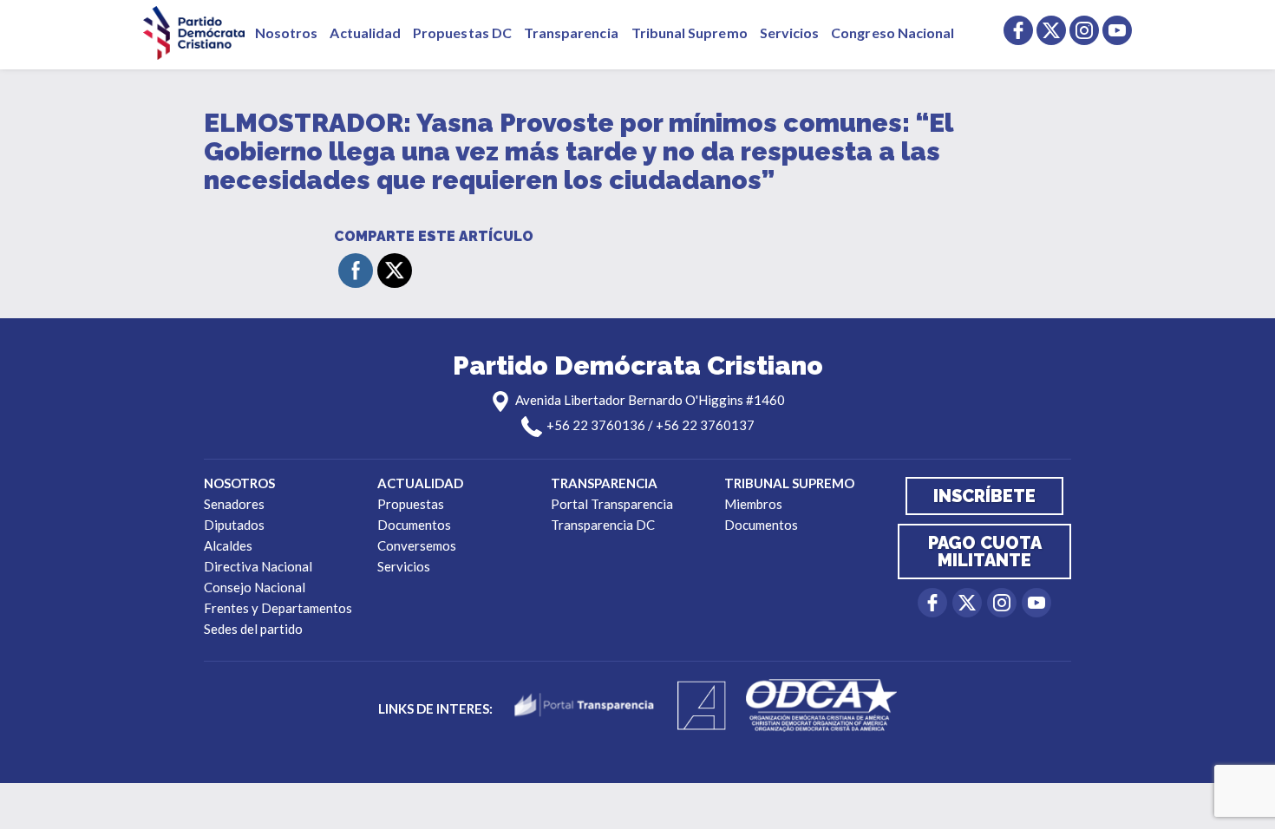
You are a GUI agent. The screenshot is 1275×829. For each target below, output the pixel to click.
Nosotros (286, 32)
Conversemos (416, 545)
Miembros (753, 504)
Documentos (414, 524)
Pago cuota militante (985, 551)
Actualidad (365, 32)
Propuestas (410, 504)
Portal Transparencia (612, 504)
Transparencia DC (603, 524)
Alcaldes (228, 545)
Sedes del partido (253, 628)
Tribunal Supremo (689, 32)
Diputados (234, 524)
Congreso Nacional (892, 32)
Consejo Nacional (254, 587)
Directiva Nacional (258, 566)
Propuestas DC (462, 32)
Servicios (790, 32)
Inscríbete (984, 496)
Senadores (234, 504)
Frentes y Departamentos (278, 608)
